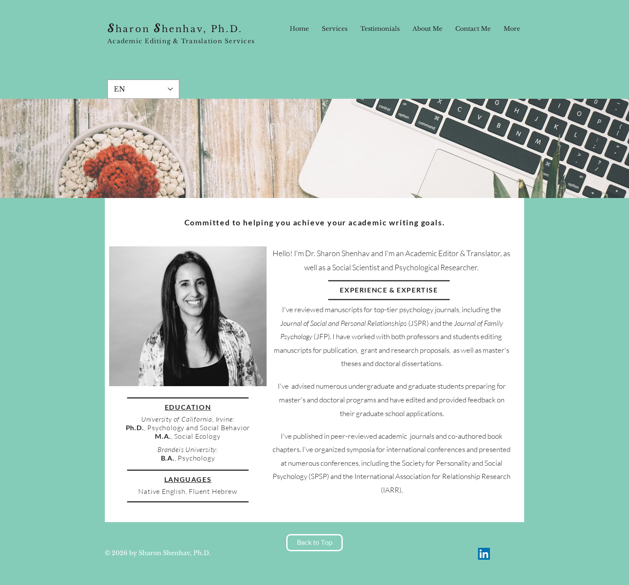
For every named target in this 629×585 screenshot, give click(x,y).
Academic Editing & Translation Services (181, 41)
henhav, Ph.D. (202, 29)
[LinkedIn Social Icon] (484, 554)
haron (135, 29)
